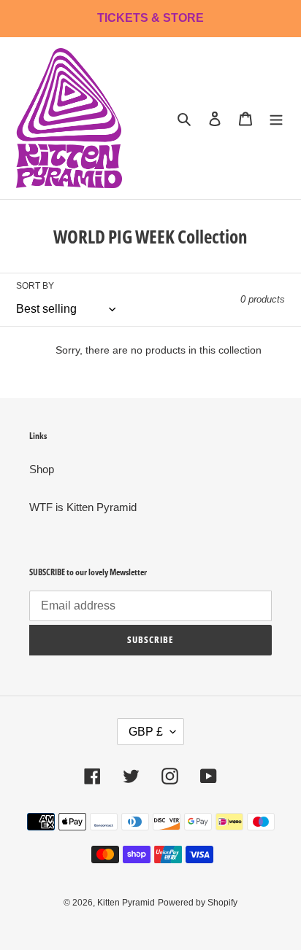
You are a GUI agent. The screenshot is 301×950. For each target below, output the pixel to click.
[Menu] (276, 118)
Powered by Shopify (197, 903)
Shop (41, 469)
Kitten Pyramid (126, 903)
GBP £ (146, 731)
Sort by (35, 286)
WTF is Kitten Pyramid (83, 507)
